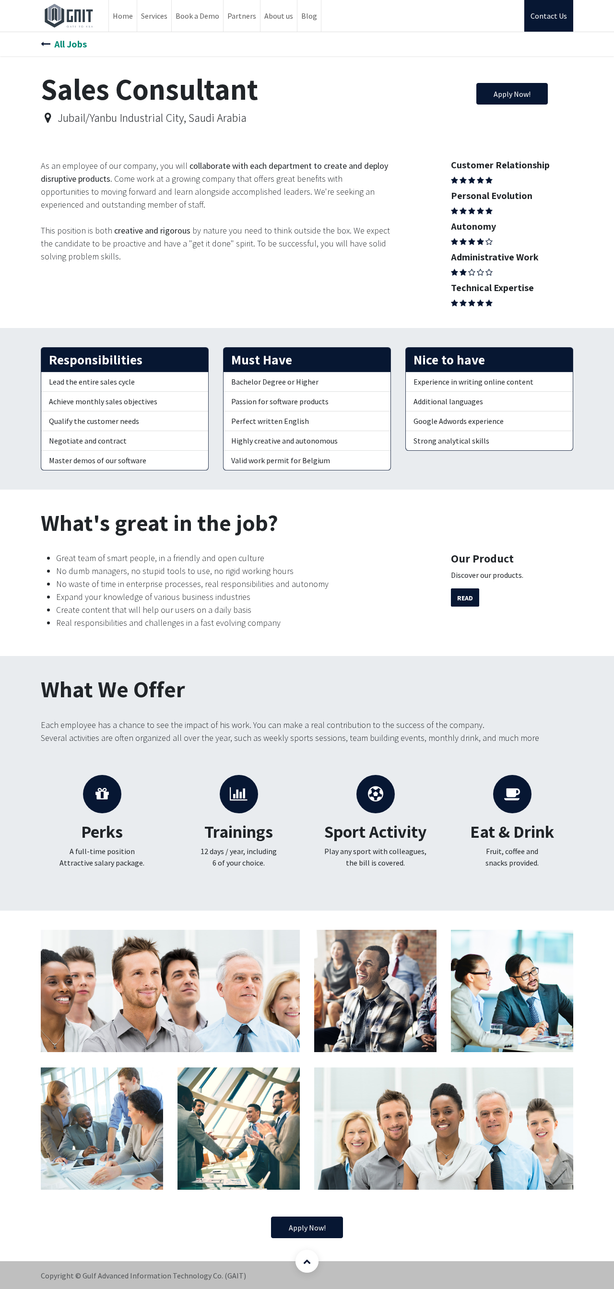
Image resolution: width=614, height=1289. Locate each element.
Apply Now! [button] (512, 94)
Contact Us (549, 16)
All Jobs (70, 44)
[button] (307, 1261)
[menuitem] (123, 16)
